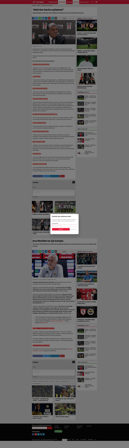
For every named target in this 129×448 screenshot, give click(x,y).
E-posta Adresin (55, 223)
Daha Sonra (73, 229)
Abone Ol (61, 229)
